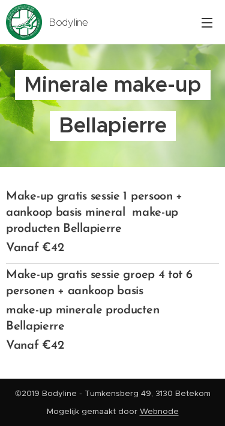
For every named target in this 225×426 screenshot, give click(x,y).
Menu (207, 22)
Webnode (159, 411)
